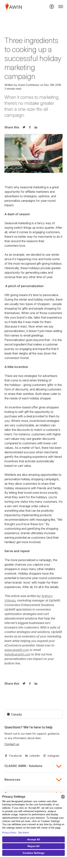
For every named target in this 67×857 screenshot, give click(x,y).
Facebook (15, 755)
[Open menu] (60, 6)
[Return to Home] (13, 6)
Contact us (11, 744)
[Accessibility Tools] (51, 6)
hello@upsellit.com (17, 654)
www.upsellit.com (16, 650)
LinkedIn (35, 755)
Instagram (53, 755)
